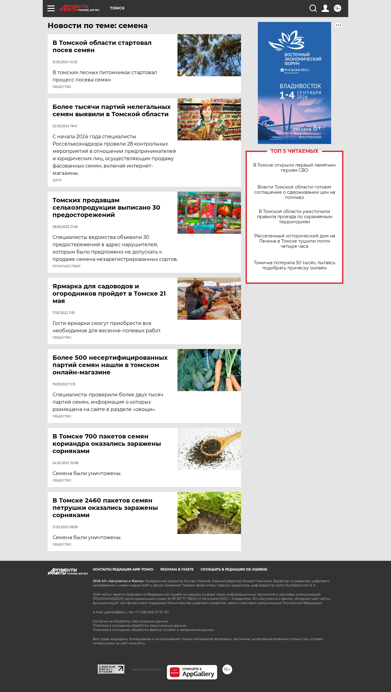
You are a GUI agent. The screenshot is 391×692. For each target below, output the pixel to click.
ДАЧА (57, 180)
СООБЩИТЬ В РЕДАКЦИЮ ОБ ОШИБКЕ (234, 569)
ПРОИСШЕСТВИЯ (66, 266)
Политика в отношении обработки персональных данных (139, 626)
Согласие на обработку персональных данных (130, 621)
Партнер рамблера (145, 669)
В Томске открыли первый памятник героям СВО (294, 168)
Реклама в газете (177, 569)
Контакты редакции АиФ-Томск (123, 569)
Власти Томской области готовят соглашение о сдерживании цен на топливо (294, 192)
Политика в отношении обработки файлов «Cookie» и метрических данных (153, 630)
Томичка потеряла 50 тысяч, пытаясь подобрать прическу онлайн (294, 265)
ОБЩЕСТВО (62, 86)
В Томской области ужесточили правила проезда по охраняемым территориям (294, 217)
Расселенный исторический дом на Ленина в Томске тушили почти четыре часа (294, 241)
